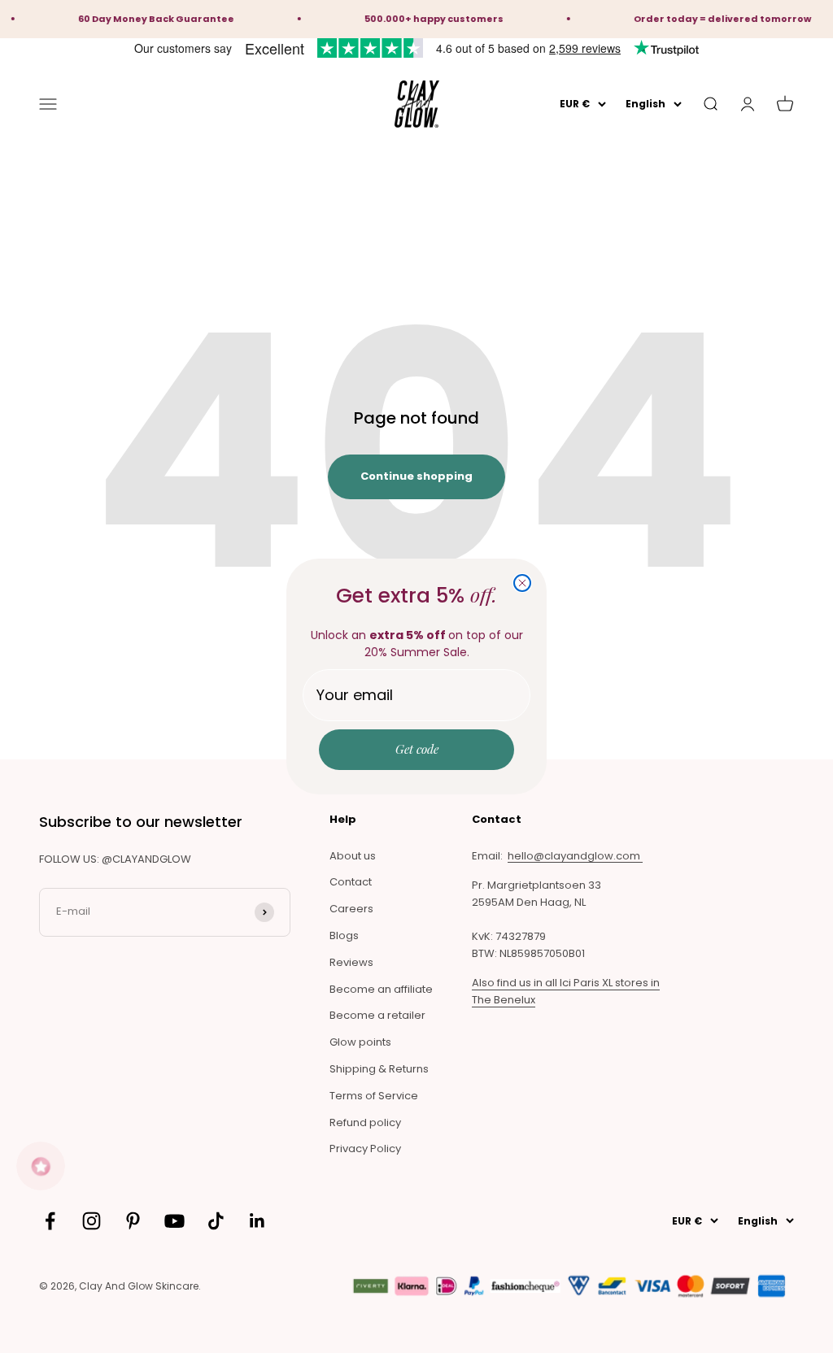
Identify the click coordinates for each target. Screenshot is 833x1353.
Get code (416, 749)
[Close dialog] (522, 583)
